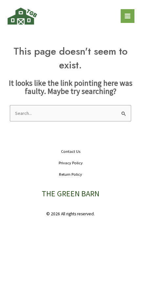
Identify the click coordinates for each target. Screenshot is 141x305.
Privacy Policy (71, 162)
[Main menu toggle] (127, 16)
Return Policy (70, 174)
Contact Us (70, 151)
